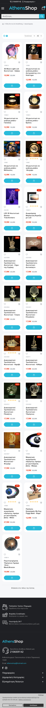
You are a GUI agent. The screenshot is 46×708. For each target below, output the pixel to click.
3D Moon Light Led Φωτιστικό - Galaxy (12, 70)
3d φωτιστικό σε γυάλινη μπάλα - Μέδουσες (11, 168)
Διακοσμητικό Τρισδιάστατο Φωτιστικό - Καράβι (12, 362)
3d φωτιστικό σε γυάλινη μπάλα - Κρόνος (33, 120)
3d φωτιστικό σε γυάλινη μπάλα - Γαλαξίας (11, 120)
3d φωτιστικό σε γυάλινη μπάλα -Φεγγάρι (33, 168)
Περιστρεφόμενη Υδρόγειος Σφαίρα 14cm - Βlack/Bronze (11, 564)
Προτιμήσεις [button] (12, 705)
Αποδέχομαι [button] (33, 705)
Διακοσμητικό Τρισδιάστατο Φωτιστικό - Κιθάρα (34, 362)
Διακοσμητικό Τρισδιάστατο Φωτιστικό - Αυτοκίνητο (31, 264)
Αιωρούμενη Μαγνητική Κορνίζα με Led (33, 215)
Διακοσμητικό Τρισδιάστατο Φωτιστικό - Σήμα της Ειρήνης (11, 264)
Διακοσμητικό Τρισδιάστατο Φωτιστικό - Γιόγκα (12, 313)
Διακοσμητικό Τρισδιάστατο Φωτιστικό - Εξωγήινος (31, 314)
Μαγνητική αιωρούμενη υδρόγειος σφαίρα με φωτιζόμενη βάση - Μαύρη (33, 461)
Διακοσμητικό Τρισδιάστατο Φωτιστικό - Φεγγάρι (9, 460)
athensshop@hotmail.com (16, 663)
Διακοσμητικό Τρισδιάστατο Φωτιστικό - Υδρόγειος (31, 411)
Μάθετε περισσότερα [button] (25, 699)
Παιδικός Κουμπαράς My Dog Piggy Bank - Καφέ (33, 511)
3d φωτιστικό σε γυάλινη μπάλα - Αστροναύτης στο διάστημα (33, 72)
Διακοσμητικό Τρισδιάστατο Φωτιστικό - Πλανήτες (9, 411)
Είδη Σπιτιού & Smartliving (14, 24)
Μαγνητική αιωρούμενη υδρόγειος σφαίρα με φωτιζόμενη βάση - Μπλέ (11, 513)
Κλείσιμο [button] (41, 695)
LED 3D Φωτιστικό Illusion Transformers (11, 215)
